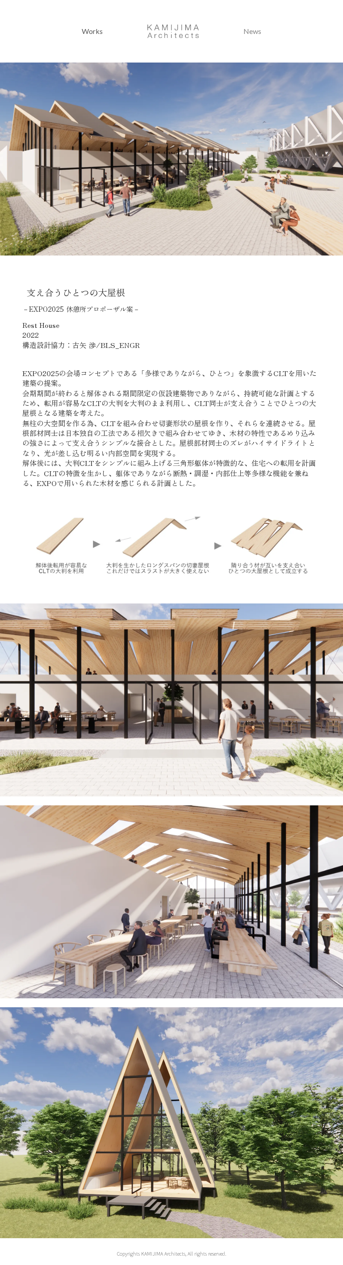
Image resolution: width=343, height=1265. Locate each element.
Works (92, 31)
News (252, 31)
